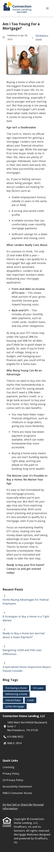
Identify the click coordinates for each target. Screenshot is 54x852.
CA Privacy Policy (13, 780)
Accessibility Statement (17, 786)
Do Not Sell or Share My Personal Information (23, 806)
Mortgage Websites (26, 834)
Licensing (8, 767)
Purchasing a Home (42, 37)
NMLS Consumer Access (17, 793)
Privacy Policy (11, 773)
